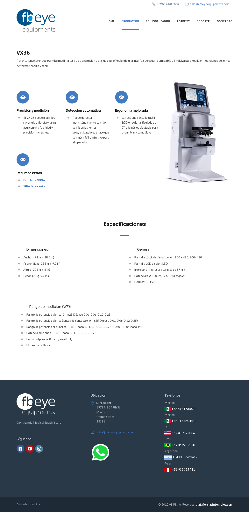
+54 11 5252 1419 (184, 457)
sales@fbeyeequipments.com (209, 4)
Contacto (224, 21)
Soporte (203, 21)
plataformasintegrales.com (214, 504)
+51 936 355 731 (183, 469)
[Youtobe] (30, 449)
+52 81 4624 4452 (183, 420)
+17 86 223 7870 (183, 445)
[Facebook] (20, 449)
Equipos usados (158, 21)
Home (111, 21)
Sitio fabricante (34, 186)
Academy (183, 21)
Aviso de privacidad (29, 504)
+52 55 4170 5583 (183, 408)
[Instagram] (39, 449)
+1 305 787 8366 (183, 433)
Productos (130, 21)
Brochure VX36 (34, 180)
